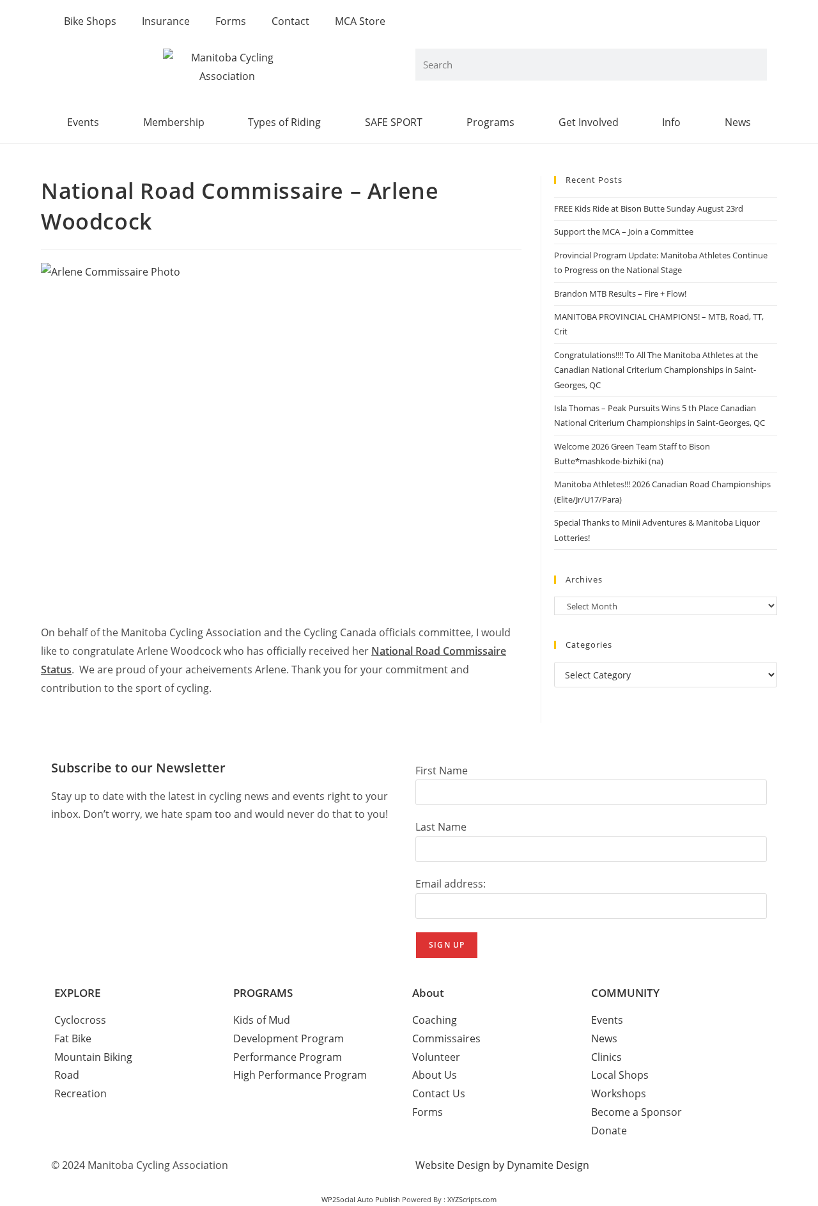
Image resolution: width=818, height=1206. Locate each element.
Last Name (441, 827)
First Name (441, 771)
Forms (230, 21)
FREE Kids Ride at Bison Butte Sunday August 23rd (648, 208)
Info (671, 122)
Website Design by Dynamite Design (502, 1165)
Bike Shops (90, 21)
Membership (173, 122)
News (738, 122)
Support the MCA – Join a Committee (623, 231)
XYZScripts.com (472, 1199)
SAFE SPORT (393, 122)
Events (83, 122)
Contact (290, 21)
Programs (490, 122)
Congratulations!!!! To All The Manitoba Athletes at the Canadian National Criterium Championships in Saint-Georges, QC (656, 370)
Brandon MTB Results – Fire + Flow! (620, 293)
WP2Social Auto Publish (360, 1199)
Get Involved (589, 122)
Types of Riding (284, 122)
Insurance (166, 21)
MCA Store (360, 21)
